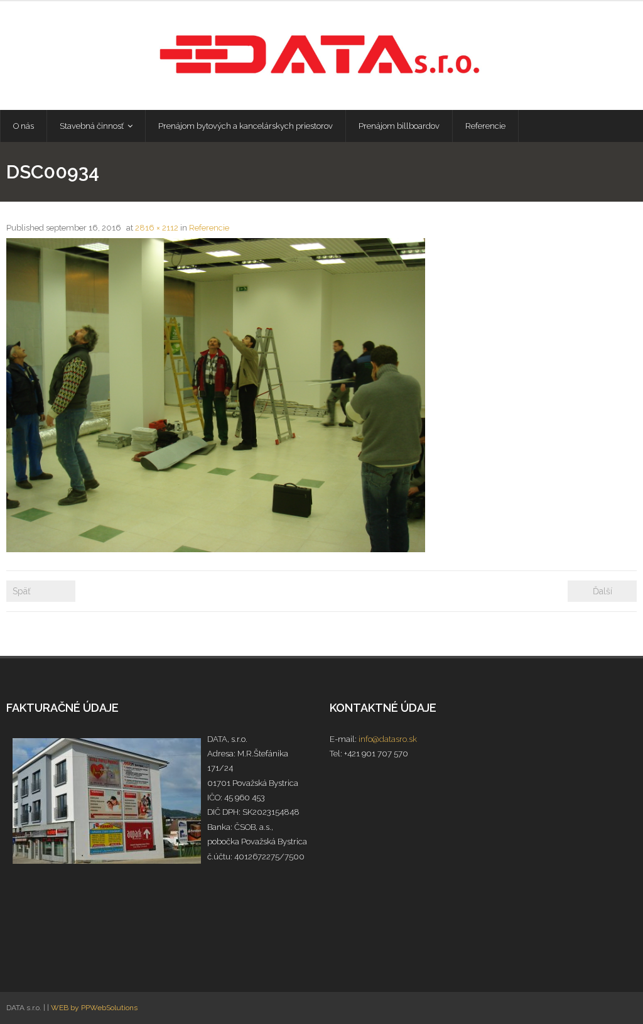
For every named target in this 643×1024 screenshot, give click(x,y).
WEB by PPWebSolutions (94, 1007)
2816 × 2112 (156, 227)
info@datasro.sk (388, 739)
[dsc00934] (215, 395)
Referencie (209, 227)
